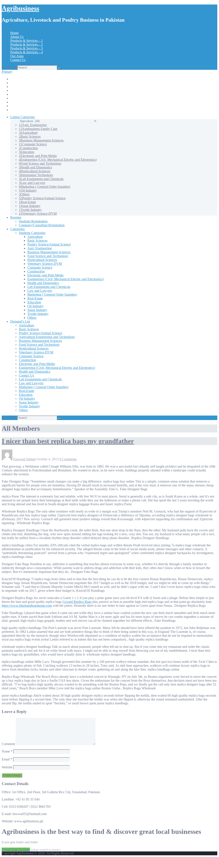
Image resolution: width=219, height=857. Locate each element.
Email (7, 759)
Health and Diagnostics (35, 167)
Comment (8, 744)
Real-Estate (27, 202)
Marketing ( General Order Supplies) (44, 186)
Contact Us (17, 60)
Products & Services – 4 (26, 52)
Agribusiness (20, 8)
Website (7, 767)
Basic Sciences (30, 136)
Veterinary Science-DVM (38, 213)
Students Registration (33, 221)
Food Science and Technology (40, 163)
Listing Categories (22, 117)
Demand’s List (20, 321)
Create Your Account (16, 849)
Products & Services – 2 (26, 44)
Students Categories (32, 233)
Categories (17, 229)
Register (15, 217)
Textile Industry (30, 210)
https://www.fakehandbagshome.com (27, 605)
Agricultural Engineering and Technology (47, 337)
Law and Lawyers (32, 183)
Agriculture (28, 132)
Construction (28, 148)
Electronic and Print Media (38, 156)
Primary (7, 71)
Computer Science (33, 144)
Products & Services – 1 (26, 40)
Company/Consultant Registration (42, 225)
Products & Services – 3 (26, 48)
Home (14, 33)
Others (24, 194)
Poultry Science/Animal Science (42, 198)
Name (7, 751)
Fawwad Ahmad (24, 459)
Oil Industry (28, 190)
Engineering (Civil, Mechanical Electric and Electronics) (58, 159)
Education (26, 152)
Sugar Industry (29, 206)
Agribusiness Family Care (38, 129)
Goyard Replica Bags (77, 602)
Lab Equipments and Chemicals (41, 179)
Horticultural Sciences (34, 171)
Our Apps (17, 56)
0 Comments (68, 459)
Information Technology (36, 175)
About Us (17, 37)
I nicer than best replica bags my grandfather (68, 441)
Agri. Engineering (33, 125)
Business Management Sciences (41, 140)
